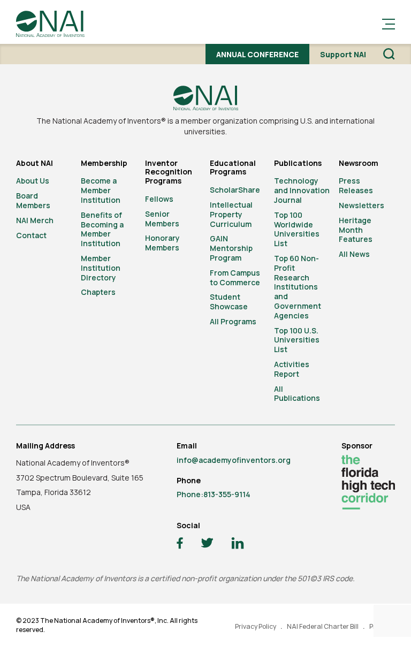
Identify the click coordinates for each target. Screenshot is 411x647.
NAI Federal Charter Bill (323, 626)
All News (354, 254)
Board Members (33, 200)
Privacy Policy (255, 626)
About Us (32, 181)
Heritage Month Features (355, 230)
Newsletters (361, 205)
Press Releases (356, 185)
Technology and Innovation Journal (302, 190)
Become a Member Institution (100, 190)
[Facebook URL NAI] (180, 544)
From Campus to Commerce (235, 277)
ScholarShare (235, 190)
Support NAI (343, 54)
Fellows (159, 199)
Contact (31, 235)
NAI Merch (35, 220)
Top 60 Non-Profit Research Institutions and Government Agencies (297, 287)
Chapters (98, 292)
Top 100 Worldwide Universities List (296, 229)
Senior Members (162, 219)
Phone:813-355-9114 (213, 494)
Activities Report (291, 369)
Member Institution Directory (100, 268)
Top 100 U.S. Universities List (296, 340)
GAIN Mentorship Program (231, 248)
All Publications (297, 394)
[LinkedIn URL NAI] (237, 544)
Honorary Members (162, 243)
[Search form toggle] (389, 54)
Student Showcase (229, 301)
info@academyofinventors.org (234, 460)
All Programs (233, 321)
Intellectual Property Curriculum (231, 214)
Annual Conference (257, 54)
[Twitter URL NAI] (207, 544)
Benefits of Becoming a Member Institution (102, 229)
